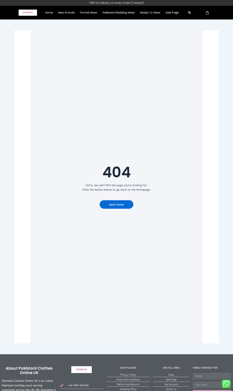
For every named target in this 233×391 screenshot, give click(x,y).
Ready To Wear (150, 13)
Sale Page (172, 13)
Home (49, 13)
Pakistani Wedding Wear (119, 13)
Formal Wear (88, 13)
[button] (189, 13)
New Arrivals (66, 13)
